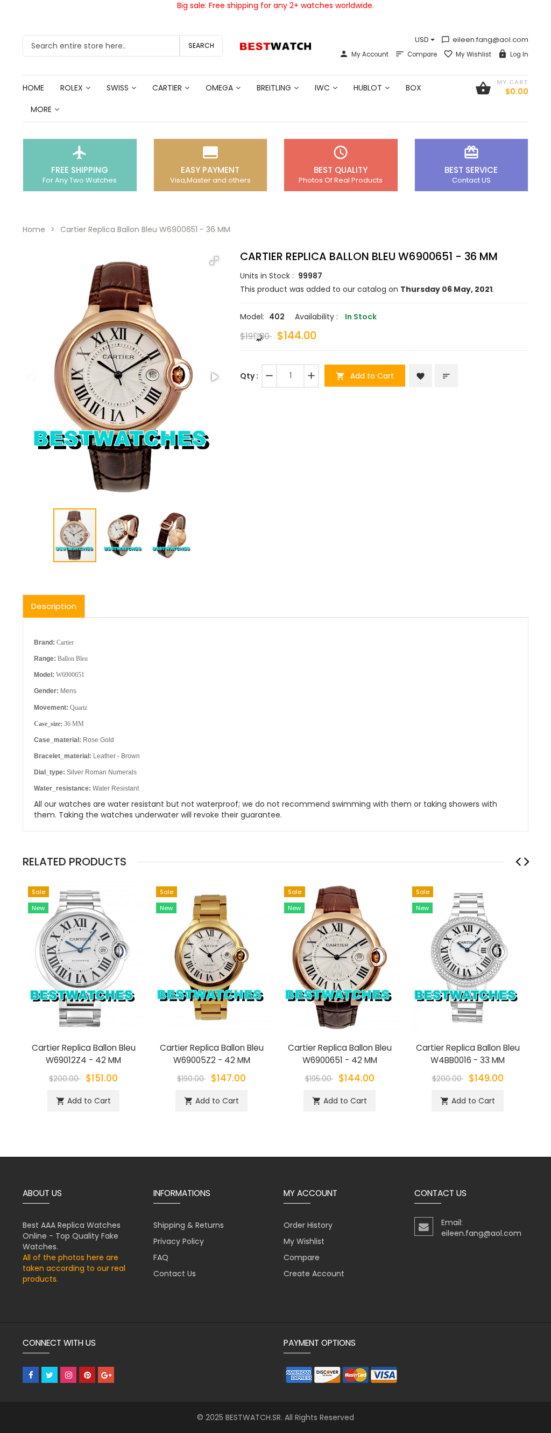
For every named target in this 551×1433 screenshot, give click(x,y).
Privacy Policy (178, 1241)
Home (34, 229)
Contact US (471, 180)
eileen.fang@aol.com (484, 39)
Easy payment (210, 170)
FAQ (160, 1257)
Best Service (471, 170)
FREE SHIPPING (79, 170)
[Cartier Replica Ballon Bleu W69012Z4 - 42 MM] (83, 956)
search (201, 45)
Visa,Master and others (210, 180)
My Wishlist (473, 54)
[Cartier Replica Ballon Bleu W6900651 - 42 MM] (339, 956)
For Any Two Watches (80, 180)
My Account (369, 54)
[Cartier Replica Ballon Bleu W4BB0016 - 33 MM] (467, 956)
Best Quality (341, 170)
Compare (422, 54)
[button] (214, 260)
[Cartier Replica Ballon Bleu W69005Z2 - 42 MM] (211, 956)
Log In (519, 54)
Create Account (314, 1273)
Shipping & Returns (188, 1225)
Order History (308, 1225)
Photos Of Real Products (341, 180)
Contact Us (174, 1273)
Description (53, 606)
